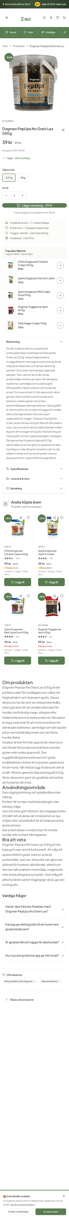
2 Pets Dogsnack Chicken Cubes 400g (33, 263)
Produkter (19, 46)
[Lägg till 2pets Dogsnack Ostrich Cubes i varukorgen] (60, 280)
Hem (5, 46)
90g (22, 177)
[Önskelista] (57, 17)
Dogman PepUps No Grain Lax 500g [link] (48, 46)
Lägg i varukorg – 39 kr (37, 205)
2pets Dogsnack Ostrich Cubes (36, 278)
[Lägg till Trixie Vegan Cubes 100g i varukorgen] (60, 325)
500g (9, 177)
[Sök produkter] (44, 17)
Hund (13, 32)
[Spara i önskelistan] (28, 517)
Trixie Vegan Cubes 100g (32, 323)
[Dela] (63, 130)
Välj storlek (8, 169)
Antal (5, 187)
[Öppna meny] (6, 18)
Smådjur (51, 32)
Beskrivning (13, 341)
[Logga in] (51, 17)
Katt (30, 32)
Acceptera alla (50, 1211)
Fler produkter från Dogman (18, 981)
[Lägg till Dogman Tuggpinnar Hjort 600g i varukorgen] (60, 310)
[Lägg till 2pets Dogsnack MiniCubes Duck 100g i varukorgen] (60, 295)
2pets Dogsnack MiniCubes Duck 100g (34, 293)
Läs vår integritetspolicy (22, 1204)
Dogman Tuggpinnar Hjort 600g (33, 308)
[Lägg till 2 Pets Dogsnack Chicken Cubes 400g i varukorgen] (60, 265)
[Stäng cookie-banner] (64, 1196)
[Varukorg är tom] (64, 17)
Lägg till (19, 582)
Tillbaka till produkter (22, 999)
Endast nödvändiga (18, 1211)
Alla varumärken (50, 981)
